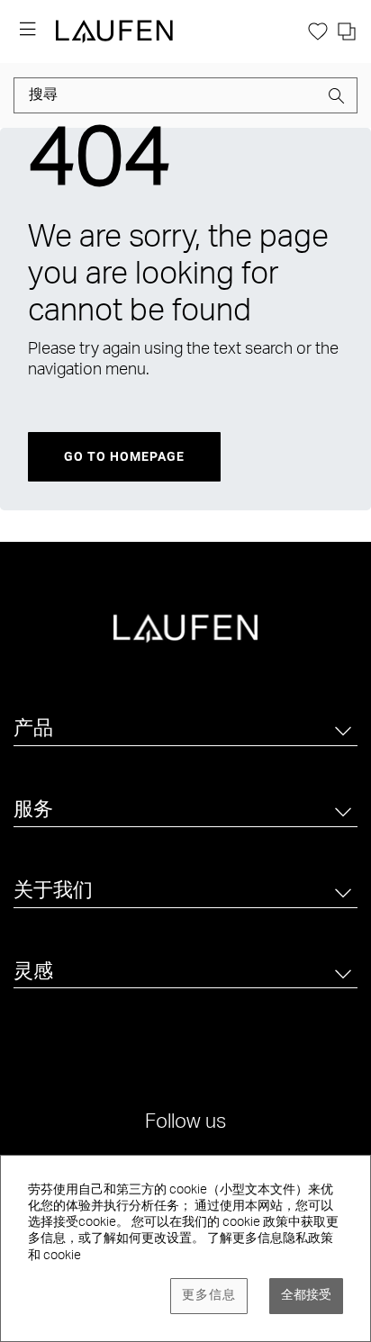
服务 (33, 811)
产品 (33, 730)
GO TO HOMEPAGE (124, 456)
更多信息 (209, 1296)
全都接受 (306, 1296)
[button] (337, 99)
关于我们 (53, 892)
